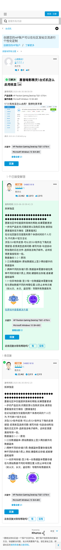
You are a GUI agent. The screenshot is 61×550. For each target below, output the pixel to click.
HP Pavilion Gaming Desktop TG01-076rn (31, 146)
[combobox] (30, 21)
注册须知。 (26, 545)
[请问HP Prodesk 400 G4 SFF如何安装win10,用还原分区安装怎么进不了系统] (21, 51)
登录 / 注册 (52, 14)
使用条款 (15, 545)
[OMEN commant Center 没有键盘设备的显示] (18, 51)
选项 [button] (57, 29)
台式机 (8, 28)
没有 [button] (41, 345)
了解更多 (29, 45)
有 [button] (33, 345)
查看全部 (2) (16, 157)
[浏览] (4, 14)
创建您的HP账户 (12, 45)
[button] (54, 59)
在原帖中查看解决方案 (16, 309)
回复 (11, 163)
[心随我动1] (8, 61)
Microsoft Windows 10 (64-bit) (26, 152)
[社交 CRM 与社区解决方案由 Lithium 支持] (38, 532)
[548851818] (9, 187)
